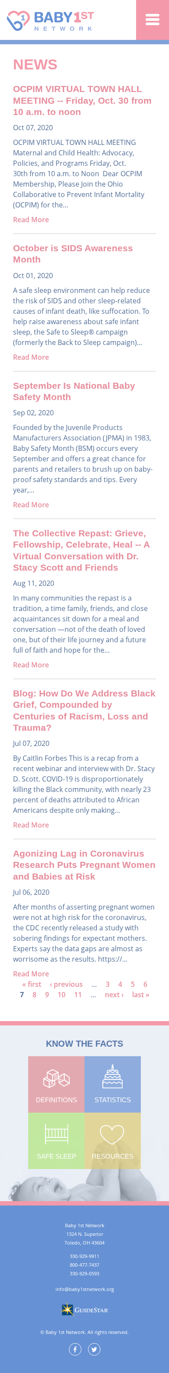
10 (61, 994)
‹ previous (66, 984)
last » (141, 994)
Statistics (112, 1100)
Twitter (94, 1349)
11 (78, 994)
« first (31, 984)
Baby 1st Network (52, 20)
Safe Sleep (56, 1156)
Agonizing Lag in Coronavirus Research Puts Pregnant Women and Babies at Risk (84, 864)
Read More (31, 219)
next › (114, 994)
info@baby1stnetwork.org (84, 1289)
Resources (112, 1156)
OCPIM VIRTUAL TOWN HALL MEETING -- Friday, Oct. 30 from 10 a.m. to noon (82, 100)
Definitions (56, 1100)
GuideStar (84, 1309)
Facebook (75, 1349)
